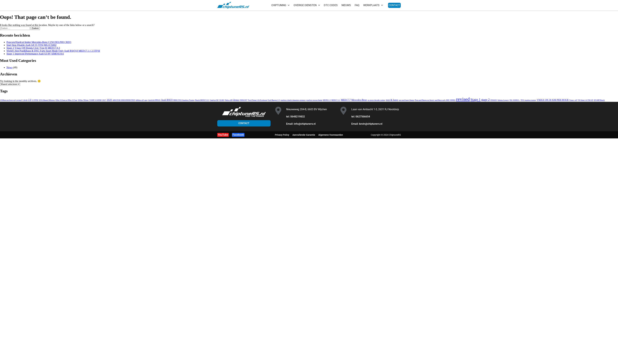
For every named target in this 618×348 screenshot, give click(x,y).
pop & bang (392, 99)
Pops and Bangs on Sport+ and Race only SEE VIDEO (435, 100)
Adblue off (140, 100)
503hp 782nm (83, 100)
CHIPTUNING (278, 5)
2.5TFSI (35, 100)
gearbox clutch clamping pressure (293, 100)
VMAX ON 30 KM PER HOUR (553, 99)
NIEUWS (346, 5)
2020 (109, 99)
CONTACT (394, 5)
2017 (104, 100)
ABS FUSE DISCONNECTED (123, 100)
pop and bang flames (406, 100)
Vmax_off (573, 100)
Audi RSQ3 (167, 99)
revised (463, 99)
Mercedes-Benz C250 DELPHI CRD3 (38, 42)
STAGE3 (493, 100)
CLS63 (221, 100)
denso (236, 99)
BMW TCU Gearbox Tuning (184, 100)
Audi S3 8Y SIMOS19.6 (35, 53)
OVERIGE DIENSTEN (305, 5)
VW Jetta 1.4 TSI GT (585, 100)
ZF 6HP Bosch (599, 100)
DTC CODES (331, 5)
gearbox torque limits (314, 100)
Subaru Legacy (503, 100)
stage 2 (485, 99)
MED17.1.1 (335, 100)
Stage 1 (475, 100)
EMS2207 (243, 100)
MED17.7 (346, 99)
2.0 (29, 99)
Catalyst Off (214, 100)
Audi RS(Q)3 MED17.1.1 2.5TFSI (53, 50)
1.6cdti (25, 100)
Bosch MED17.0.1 (202, 100)
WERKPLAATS (371, 5)
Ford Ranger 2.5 (274, 100)
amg (146, 100)
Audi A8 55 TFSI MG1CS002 (31, 45)
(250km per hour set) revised (11, 100)
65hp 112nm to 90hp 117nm (66, 100)
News (9, 67)
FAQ (357, 5)
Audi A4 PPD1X (154, 100)
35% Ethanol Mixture (47, 100)
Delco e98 (229, 100)
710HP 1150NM (95, 100)
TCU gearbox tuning (528, 100)
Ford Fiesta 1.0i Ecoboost (257, 100)
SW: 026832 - (515, 100)
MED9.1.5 (327, 100)
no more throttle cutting (376, 100)
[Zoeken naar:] (15, 28)
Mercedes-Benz (359, 99)
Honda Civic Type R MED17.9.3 (33, 48)
